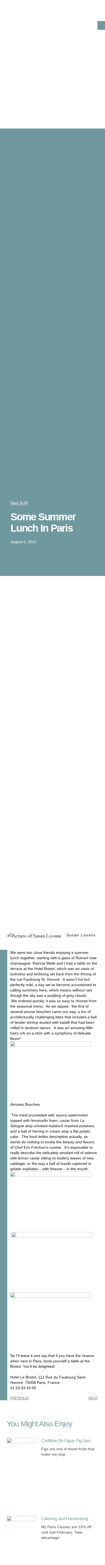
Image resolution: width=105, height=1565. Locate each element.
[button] (101, 25)
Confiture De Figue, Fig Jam (65, 1440)
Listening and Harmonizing (64, 1518)
